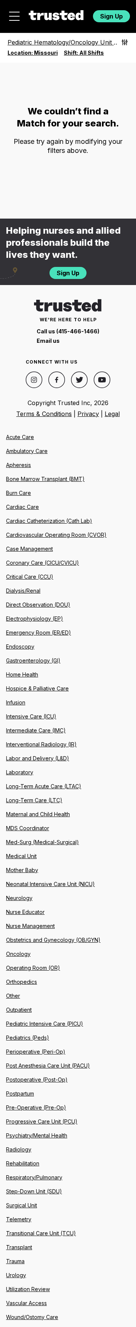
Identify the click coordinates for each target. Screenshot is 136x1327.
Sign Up (111, 16)
